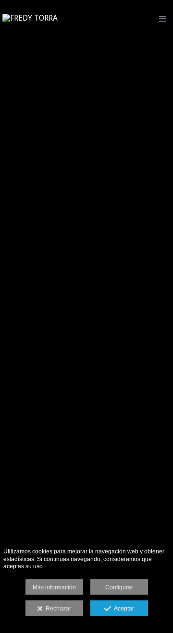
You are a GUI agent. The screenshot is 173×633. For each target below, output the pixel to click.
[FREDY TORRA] (30, 18)
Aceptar (122, 608)
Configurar (119, 587)
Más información (54, 587)
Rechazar (57, 608)
